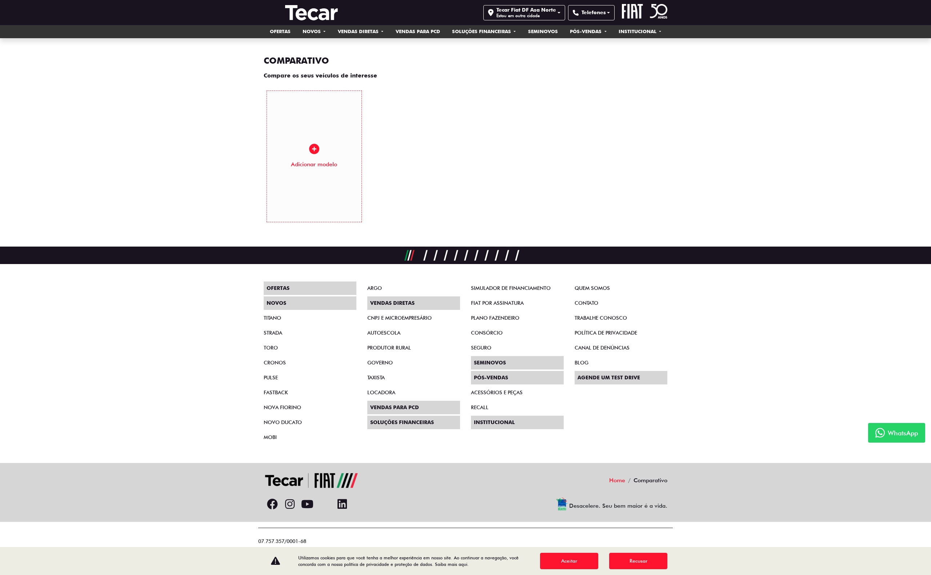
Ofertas (280, 31)
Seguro (481, 348)
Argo (374, 288)
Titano (272, 318)
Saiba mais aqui (451, 564)
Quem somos (592, 288)
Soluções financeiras (482, 31)
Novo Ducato (283, 422)
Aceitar (569, 561)
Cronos (275, 363)
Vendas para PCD (418, 31)
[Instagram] (290, 504)
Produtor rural (389, 348)
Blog (581, 363)
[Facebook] (272, 504)
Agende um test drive (609, 377)
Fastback (276, 392)
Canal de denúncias (602, 348)
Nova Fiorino (282, 407)
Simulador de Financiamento (511, 288)
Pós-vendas (586, 31)
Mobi (270, 437)
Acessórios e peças (497, 392)
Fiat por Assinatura (497, 303)
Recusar (638, 561)
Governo (380, 363)
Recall (479, 407)
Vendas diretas (359, 31)
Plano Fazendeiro (495, 318)
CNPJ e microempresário (399, 318)
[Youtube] (307, 504)
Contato (586, 303)
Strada (273, 333)
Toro (271, 348)
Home (617, 480)
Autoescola (383, 333)
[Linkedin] (342, 504)
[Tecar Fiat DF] (311, 12)
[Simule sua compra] (324, 504)
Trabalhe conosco (601, 318)
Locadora (381, 392)
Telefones (594, 12)
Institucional (638, 31)
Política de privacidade (606, 333)
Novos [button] (312, 31)
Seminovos (543, 31)
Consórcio (487, 333)
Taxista (376, 377)
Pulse (271, 377)
